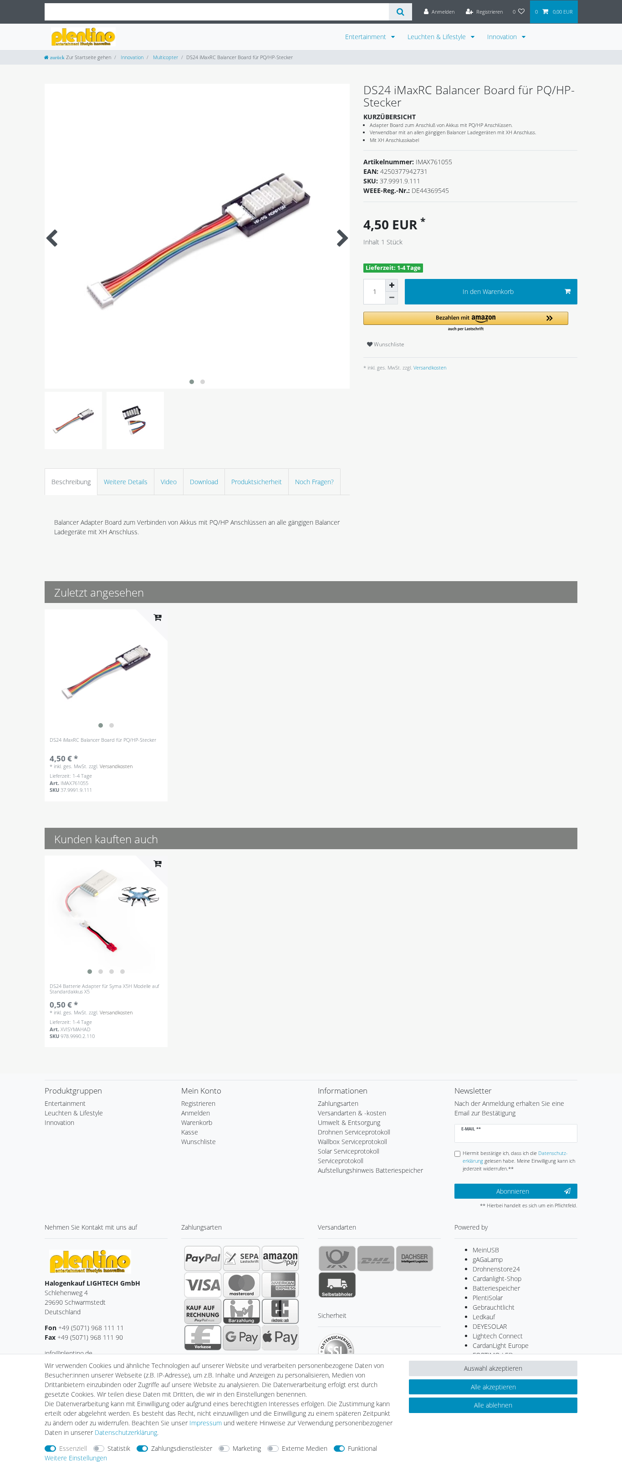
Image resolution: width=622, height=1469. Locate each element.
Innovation (503, 36)
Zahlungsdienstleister (181, 1448)
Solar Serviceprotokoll (348, 1151)
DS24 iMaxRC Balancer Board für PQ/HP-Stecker (103, 740)
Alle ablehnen (493, 1405)
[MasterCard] (241, 1284)
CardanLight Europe (501, 1345)
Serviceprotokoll (340, 1160)
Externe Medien (304, 1448)
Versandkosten (429, 367)
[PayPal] (203, 1258)
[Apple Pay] (280, 1337)
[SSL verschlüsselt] (336, 1351)
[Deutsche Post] (337, 1258)
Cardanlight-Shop (497, 1278)
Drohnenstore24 (496, 1269)
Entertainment (366, 36)
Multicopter (165, 57)
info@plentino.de (68, 1353)
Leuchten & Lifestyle (438, 36)
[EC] (280, 1311)
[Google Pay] (241, 1337)
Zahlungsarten (338, 1103)
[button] (465, 322)
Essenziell (73, 1448)
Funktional (362, 1448)
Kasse (189, 1132)
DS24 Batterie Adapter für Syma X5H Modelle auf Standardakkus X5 (104, 989)
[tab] (71, 481)
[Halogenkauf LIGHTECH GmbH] (90, 1261)
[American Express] (280, 1284)
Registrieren (198, 1103)
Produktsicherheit (256, 481)
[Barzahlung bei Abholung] (241, 1311)
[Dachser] (414, 1258)
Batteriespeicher (496, 1288)
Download (204, 481)
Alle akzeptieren (493, 1387)
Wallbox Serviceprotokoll (352, 1141)
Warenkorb (196, 1122)
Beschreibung (71, 481)
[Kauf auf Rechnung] (203, 1311)
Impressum (205, 1422)
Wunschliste (388, 344)
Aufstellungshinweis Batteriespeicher (370, 1170)
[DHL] (376, 1258)
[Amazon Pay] (280, 1258)
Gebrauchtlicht (494, 1307)
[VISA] (203, 1284)
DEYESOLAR (490, 1326)
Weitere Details (126, 481)
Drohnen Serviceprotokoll (354, 1132)
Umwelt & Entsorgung (349, 1122)
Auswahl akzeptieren (493, 1368)
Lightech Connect (498, 1336)
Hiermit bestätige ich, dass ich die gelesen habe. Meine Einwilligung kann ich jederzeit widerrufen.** (519, 1161)
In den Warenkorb (488, 291)
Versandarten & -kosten (352, 1113)
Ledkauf (484, 1316)
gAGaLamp (488, 1259)
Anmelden (195, 1113)
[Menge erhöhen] (391, 285)
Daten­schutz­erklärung (126, 1432)
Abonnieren (512, 1191)
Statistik (118, 1448)
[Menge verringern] (391, 298)
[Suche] (400, 11)
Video (169, 481)
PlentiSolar (488, 1297)
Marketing (247, 1448)
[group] (106, 670)
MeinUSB (486, 1250)
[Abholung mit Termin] (337, 1284)
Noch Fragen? (314, 481)
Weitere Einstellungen (76, 1458)
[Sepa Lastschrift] (241, 1258)
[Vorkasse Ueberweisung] (203, 1337)
